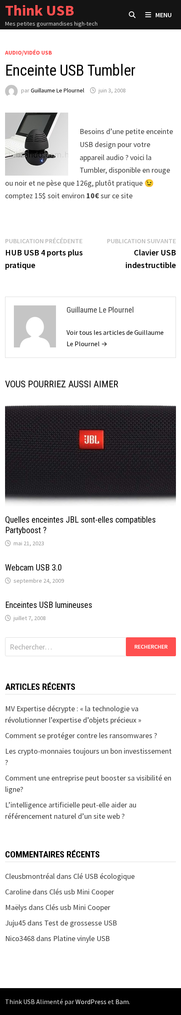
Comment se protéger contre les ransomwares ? (81, 735)
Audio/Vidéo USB (28, 52)
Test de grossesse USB (80, 923)
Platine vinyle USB (81, 938)
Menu (163, 15)
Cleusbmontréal (30, 876)
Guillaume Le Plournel (57, 90)
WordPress (90, 1001)
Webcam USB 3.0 (33, 568)
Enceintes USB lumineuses (48, 605)
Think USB (39, 10)
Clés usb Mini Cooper (81, 892)
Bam (122, 1001)
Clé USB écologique (104, 876)
